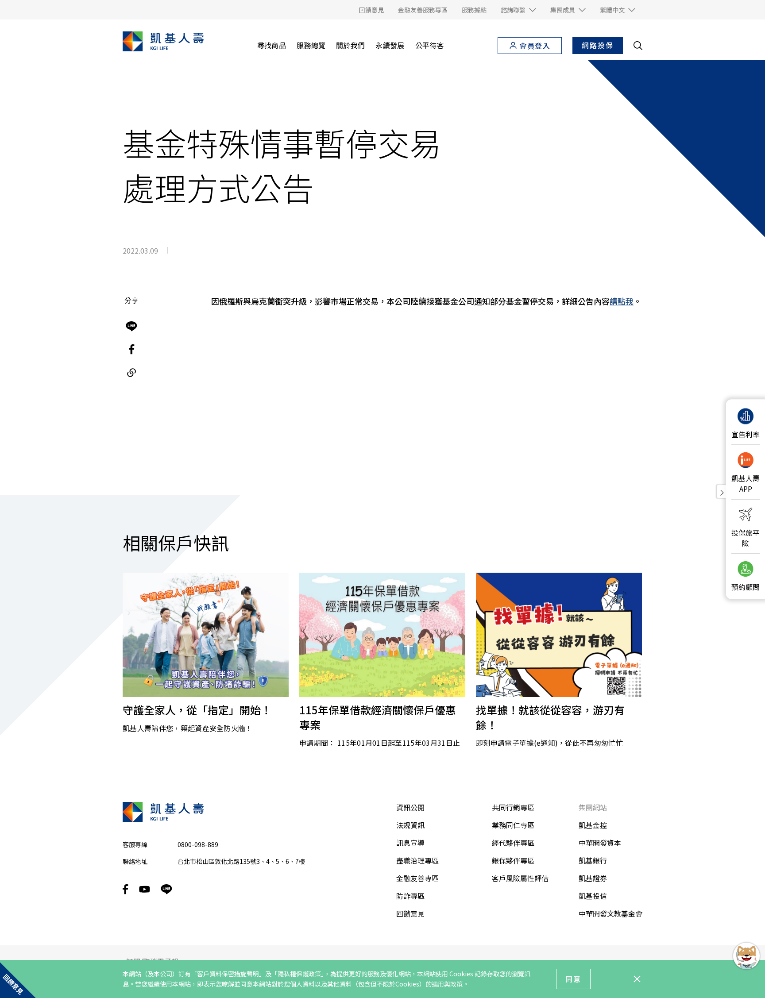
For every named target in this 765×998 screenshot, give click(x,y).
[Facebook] (131, 349)
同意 (573, 979)
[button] (518, 9)
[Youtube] (144, 889)
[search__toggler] (638, 45)
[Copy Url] (131, 372)
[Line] (131, 326)
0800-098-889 (198, 844)
